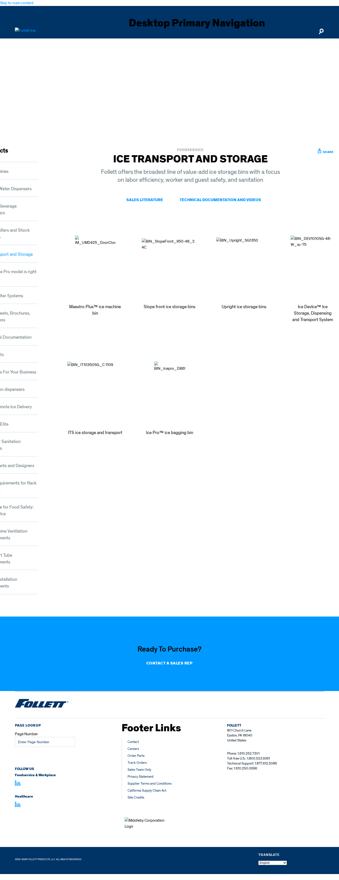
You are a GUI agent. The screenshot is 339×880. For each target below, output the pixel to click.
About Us (300, 44)
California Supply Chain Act (147, 790)
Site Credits (136, 797)
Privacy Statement (140, 776)
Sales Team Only (139, 770)
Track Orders (137, 763)
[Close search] (321, 33)
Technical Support (189, 44)
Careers (133, 749)
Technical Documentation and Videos (220, 200)
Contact (133, 742)
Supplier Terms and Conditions (149, 783)
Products (149, 44)
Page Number (26, 734)
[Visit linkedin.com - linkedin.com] (17, 805)
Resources (270, 44)
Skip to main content (17, 2)
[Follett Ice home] (42, 704)
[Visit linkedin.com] (17, 783)
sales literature (144, 200)
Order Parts (136, 756)
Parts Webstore (235, 44)
